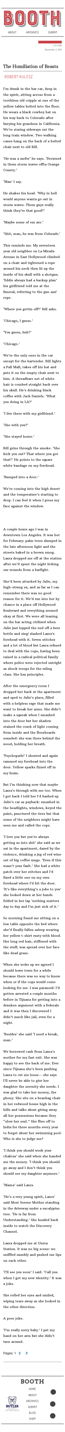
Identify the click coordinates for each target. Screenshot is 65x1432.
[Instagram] (52, 1416)
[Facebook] (53, 1392)
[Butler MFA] (12, 1403)
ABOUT (12, 32)
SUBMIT (52, 32)
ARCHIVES (32, 32)
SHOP (32, 1419)
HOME (32, 1389)
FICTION (57, 45)
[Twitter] (52, 1404)
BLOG (32, 1413)
